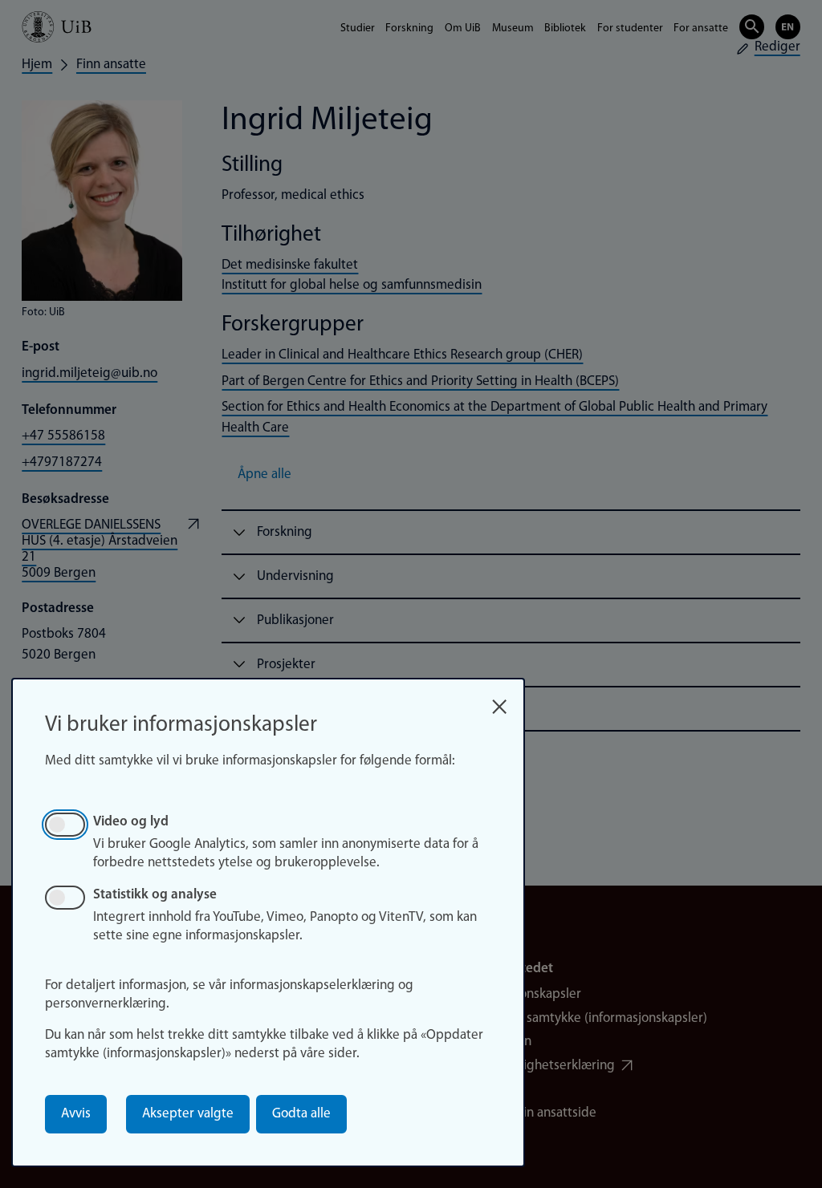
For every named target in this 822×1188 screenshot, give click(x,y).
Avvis (76, 1114)
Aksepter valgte (188, 1114)
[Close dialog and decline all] (499, 701)
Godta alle (301, 1114)
